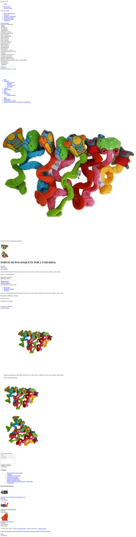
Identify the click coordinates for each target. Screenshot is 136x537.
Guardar (8, 465)
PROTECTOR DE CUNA (14, 480)
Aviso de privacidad (45, 531)
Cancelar (3, 465)
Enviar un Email (5, 23)
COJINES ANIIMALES (13, 478)
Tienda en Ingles (42, 528)
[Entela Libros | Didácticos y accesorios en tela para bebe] (7, 77)
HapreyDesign (22, 528)
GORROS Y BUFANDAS (14, 476)
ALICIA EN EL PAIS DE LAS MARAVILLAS (13, 497)
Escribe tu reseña (5, 308)
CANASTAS (10, 483)
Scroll (2, 534)
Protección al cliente (35, 531)
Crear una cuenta (8, 8)
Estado (2, 306)
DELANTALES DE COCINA (15, 473)
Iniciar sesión (7, 6)
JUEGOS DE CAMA (12, 477)
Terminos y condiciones (23, 531)
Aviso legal (14, 531)
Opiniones (6, 290)
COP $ (5, 4)
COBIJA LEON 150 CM (7, 521)
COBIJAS (9, 474)
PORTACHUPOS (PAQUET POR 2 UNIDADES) (20, 481)
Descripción (7, 287)
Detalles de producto (9, 289)
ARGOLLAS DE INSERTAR (8, 509)
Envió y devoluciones (6, 531)
